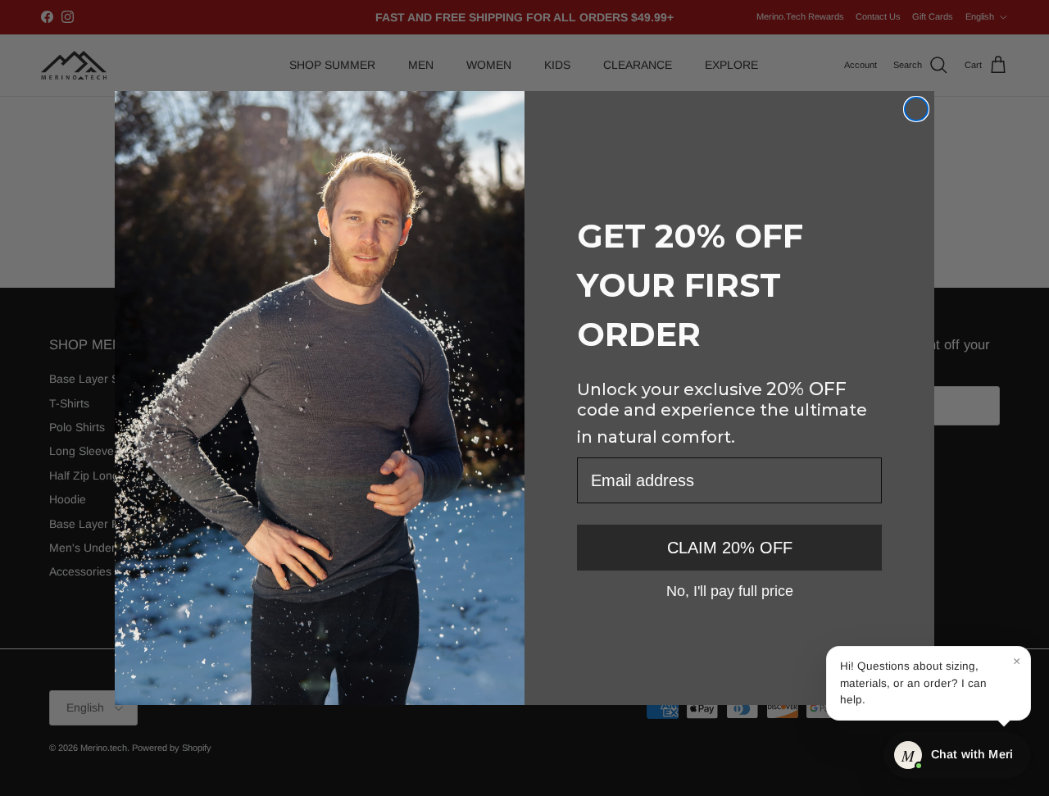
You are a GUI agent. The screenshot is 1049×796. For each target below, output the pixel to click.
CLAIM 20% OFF (729, 548)
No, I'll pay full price (729, 590)
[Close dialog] (916, 109)
